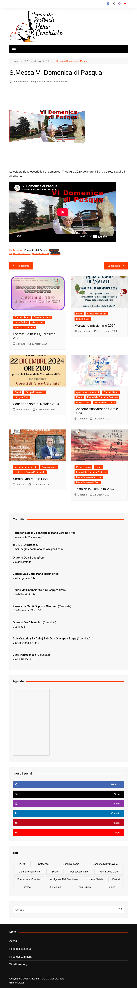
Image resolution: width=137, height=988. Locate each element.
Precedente (23, 265)
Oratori (116, 879)
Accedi (13, 941)
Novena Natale (95, 879)
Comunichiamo (20, 81)
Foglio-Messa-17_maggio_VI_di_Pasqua (29, 253)
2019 (22, 863)
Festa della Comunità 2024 (94, 489)
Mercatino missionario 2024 (95, 325)
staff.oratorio (84, 331)
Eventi (79, 313)
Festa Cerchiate (79, 871)
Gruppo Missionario (96, 313)
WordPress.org (18, 964)
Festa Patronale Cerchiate (88, 477)
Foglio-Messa (16, 250)
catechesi (43, 863)
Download (54, 250)
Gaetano (20, 343)
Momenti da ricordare (104, 402)
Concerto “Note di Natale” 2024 (36, 404)
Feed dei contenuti (20, 948)
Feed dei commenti (20, 956)
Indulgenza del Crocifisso (64, 879)
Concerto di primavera (105, 863)
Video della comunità (57, 81)
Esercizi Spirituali (42, 317)
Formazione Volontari (28, 879)
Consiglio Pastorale (29, 871)
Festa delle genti (109, 871)
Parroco (26, 887)
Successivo (113, 265)
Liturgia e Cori (37, 81)
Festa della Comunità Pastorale (102, 397)
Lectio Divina (21, 322)
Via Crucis (85, 887)
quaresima (55, 887)
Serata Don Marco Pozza (31, 479)
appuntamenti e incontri (87, 392)
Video (112, 887)
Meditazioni (37, 322)
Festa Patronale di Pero (87, 482)
